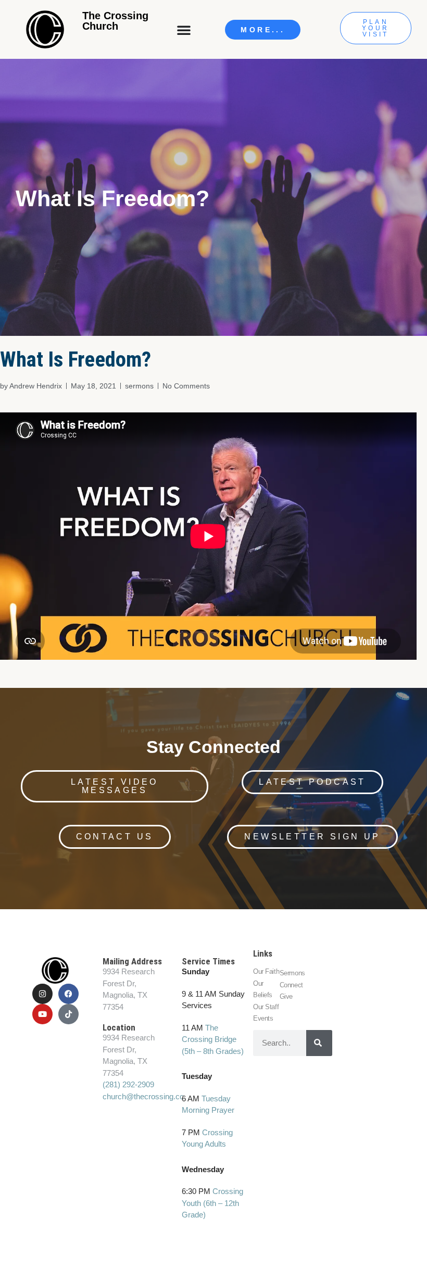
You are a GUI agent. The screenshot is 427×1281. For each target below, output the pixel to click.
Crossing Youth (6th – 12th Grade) (212, 1203)
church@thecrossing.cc (143, 1096)
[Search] (319, 1043)
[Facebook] (68, 994)
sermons (139, 386)
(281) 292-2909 (128, 1084)
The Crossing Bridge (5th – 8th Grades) (213, 1039)
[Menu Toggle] (185, 29)
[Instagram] (42, 994)
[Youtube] (42, 1014)
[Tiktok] (68, 1014)
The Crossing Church (115, 21)
